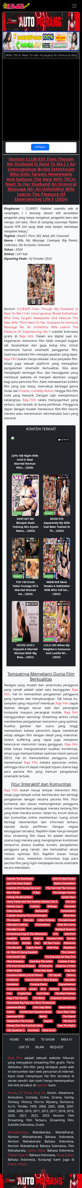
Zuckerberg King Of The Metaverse (27, 933)
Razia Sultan (65, 1155)
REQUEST (57, 1047)
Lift (56, 933)
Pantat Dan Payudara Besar (35, 1011)
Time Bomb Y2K (16, 956)
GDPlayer (40, 147)
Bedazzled (41, 911)
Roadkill (11, 938)
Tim (9, 993)
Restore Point (55, 938)
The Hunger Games (64, 892)
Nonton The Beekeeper (20, 878)
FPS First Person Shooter (21, 966)
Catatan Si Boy (67, 961)
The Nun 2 (69, 1021)
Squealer (70, 979)
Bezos (43, 1016)
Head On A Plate (65, 966)
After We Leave (66, 924)
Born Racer (13, 892)
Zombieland (68, 911)
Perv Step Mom (42, 1007)
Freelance (12, 979)
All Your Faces (51, 943)
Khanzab (70, 906)
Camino (35, 906)
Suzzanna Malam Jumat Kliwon (24, 975)
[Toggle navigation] (74, 6)
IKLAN (39, 1047)
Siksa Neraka (14, 911)
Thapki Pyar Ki (18, 1155)
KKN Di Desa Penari (64, 878)
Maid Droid (49, 1030)
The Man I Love (15, 929)
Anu (43, 989)
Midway (52, 906)
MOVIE (30, 1039)
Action (48, 391)
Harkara (54, 989)
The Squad (55, 975)
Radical (38, 938)
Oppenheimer (67, 984)
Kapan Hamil (34, 947)
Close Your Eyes (43, 970)
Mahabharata (17, 1132)
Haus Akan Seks (66, 1011)
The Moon (38, 998)
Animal (25, 938)
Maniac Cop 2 (14, 906)
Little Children (46, 920)
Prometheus (43, 924)
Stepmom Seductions (63, 998)
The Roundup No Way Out (60, 956)
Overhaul (33, 1030)
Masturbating (67, 1007)
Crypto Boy (24, 993)
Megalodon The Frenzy (20, 1021)
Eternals (28, 920)
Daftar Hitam (17, 1164)
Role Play (52, 947)
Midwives (69, 943)
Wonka (26, 943)
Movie (12, 1093)
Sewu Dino (69, 989)
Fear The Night (66, 1025)
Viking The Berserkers (19, 897)
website (42, 1085)
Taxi (37, 943)
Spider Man (68, 897)
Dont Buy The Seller (41, 961)
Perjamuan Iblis (16, 989)
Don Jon (70, 901)
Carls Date (43, 993)
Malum (71, 975)
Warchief (70, 933)
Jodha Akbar (37, 1150)
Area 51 (39, 1093)
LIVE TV (24, 1047)
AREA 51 (66, 1039)
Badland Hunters (65, 929)
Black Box (69, 915)
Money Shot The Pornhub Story (24, 1025)
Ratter (10, 1011)
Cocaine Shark (39, 984)
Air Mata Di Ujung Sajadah (22, 952)
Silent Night (14, 970)
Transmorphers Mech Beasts (41, 979)
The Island (69, 1016)
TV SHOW (48, 1039)
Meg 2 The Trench (17, 998)
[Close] (43, 1171)
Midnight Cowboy (17, 924)
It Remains (45, 966)
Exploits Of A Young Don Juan (23, 888)
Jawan (33, 989)
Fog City (70, 970)
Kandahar (12, 984)
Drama (24, 391)
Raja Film (26, 336)
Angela (48, 1021)
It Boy (36, 892)
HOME (14, 1039)
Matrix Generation (64, 883)
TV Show (25, 1093)
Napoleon (69, 947)
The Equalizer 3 (15, 1030)
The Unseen (68, 952)
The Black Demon (65, 993)
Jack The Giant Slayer (19, 883)
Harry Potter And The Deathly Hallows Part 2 (32, 901)
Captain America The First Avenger (27, 915)
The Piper (12, 943)
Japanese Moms (16, 1007)
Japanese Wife (15, 1016)
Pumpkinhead (67, 920)
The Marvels (14, 947)
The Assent (13, 920)
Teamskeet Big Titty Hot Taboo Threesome (31, 1002)
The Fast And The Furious (60, 888)
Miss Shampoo (15, 961)
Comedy (37, 391)
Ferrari (71, 938)
